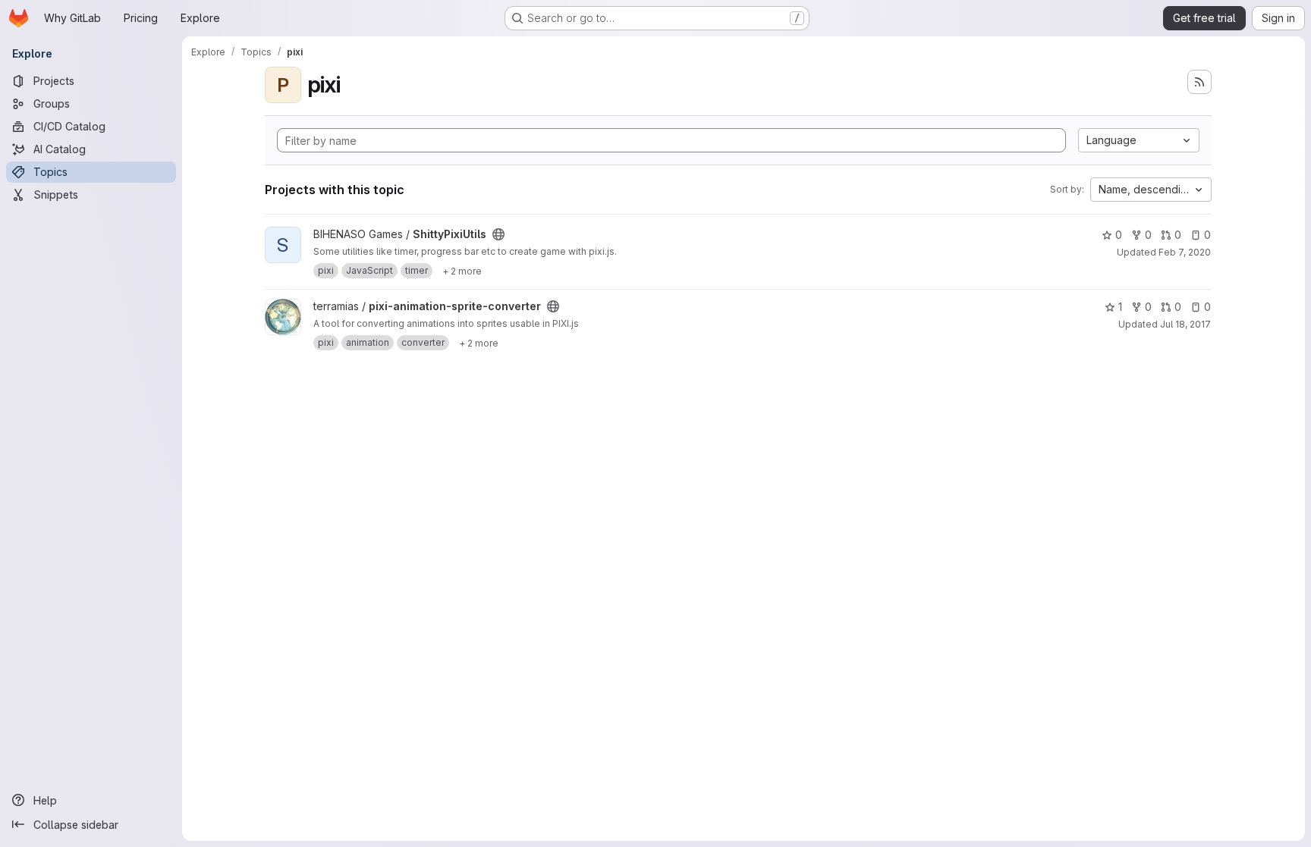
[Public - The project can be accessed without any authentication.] (498, 234)
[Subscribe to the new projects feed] (1199, 82)
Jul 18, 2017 (1185, 324)
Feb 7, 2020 (1185, 252)
